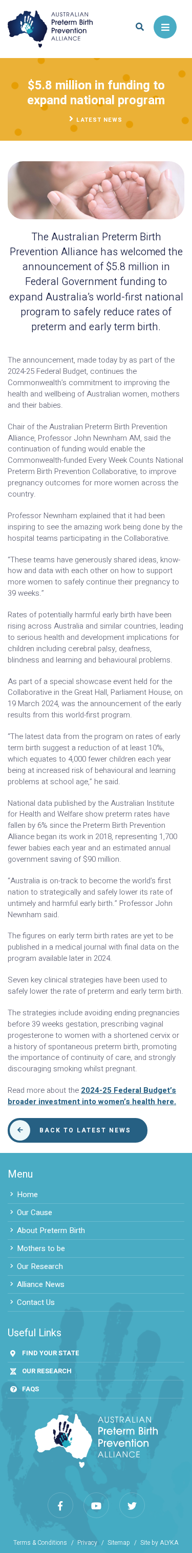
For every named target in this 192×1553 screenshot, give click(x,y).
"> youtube (96, 1505)
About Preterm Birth (51, 1230)
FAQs (30, 1389)
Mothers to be (41, 1248)
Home (27, 1194)
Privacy (87, 1543)
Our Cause (34, 1212)
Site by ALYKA (159, 1543)
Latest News (99, 120)
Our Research (40, 1266)
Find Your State (50, 1353)
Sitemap (119, 1543)
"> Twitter (132, 1505)
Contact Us (36, 1302)
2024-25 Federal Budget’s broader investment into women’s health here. (92, 1096)
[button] (139, 27)
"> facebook (60, 1505)
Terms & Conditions (40, 1543)
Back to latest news (85, 1130)
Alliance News (41, 1284)
